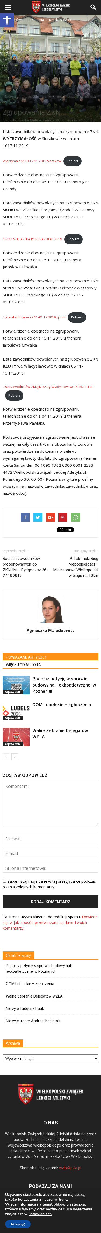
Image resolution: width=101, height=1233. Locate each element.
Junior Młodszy (65, 96)
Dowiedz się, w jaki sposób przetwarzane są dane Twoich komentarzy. (50, 922)
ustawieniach (40, 1214)
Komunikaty (87, 96)
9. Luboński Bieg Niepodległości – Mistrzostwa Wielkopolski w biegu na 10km (75, 567)
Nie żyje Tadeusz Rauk (25, 1008)
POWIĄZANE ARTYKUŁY (26, 657)
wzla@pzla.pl (70, 1167)
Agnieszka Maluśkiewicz (31, 120)
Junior (48, 96)
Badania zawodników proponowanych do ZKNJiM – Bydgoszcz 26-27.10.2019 (25, 567)
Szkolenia (10, 96)
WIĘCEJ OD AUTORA (23, 665)
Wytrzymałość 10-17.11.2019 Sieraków (32, 161)
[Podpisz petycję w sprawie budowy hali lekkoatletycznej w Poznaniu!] (16, 685)
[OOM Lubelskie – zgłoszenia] (16, 711)
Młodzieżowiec (30, 96)
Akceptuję (18, 1224)
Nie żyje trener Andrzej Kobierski (33, 1021)
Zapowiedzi (11, 102)
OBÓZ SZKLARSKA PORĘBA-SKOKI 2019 (32, 239)
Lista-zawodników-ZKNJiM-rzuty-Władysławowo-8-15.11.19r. (48, 387)
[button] (7, 20)
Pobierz (72, 161)
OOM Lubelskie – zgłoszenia (61, 704)
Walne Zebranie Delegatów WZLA (34, 996)
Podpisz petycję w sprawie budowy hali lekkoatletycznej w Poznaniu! (64, 685)
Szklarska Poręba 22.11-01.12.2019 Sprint (34, 317)
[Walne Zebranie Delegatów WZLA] (16, 737)
